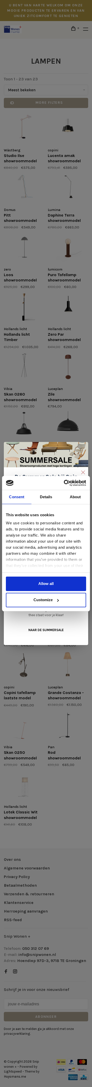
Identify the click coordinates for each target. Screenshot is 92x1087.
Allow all (46, 583)
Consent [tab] (16, 497)
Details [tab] (46, 497)
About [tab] (75, 497)
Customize (43, 600)
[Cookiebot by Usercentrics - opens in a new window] (65, 483)
